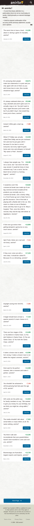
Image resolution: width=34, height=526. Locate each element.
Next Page (15, 500)
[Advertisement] (17, 60)
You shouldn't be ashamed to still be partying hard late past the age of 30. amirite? (16, 386)
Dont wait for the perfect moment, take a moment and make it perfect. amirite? (15, 370)
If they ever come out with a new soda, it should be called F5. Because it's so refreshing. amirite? (15, 255)
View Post (26, 39)
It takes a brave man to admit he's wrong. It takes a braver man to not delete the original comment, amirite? (16, 355)
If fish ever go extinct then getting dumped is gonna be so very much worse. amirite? (15, 227)
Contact (28, 519)
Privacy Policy (18, 519)
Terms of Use (7, 519)
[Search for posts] (31, 2)
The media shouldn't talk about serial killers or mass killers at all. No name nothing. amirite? (16, 421)
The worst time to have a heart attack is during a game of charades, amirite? (15, 32)
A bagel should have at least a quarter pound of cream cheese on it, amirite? (15, 319)
